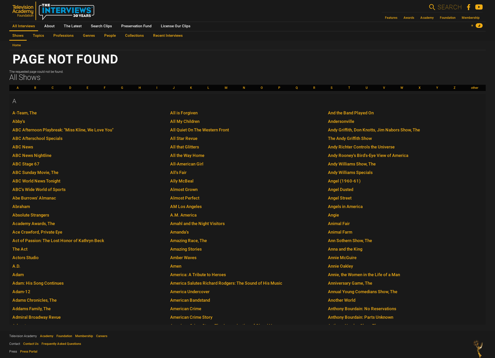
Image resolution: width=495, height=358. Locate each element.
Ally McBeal (182, 181)
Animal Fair (339, 223)
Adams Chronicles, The (34, 300)
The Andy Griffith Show (350, 138)
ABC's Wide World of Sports (39, 189)
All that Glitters (184, 147)
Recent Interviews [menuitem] (168, 35)
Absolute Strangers (30, 215)
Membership (471, 18)
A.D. (16, 266)
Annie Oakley (340, 266)
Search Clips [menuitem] (101, 26)
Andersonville (341, 121)
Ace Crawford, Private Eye (37, 232)
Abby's (18, 121)
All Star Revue (183, 138)
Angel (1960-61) (344, 181)
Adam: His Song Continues (38, 283)
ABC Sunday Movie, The (35, 172)
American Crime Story (191, 317)
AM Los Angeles (186, 206)
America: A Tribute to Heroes (198, 274)
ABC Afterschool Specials (37, 138)
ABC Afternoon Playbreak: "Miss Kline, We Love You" (63, 130)
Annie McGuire (342, 257)
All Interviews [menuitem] (23, 26)
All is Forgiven (184, 112)
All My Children (185, 121)
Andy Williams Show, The (352, 164)
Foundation (448, 18)
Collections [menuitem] (134, 35)
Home (16, 45)
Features (391, 18)
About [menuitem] (49, 26)
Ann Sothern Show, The (350, 240)
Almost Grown (184, 189)
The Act (19, 249)
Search (449, 7)
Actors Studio (25, 257)
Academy (427, 18)
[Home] (54, 12)
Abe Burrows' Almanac (34, 198)
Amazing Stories (186, 249)
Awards (409, 18)
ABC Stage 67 (26, 164)
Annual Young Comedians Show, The (362, 291)
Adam (18, 274)
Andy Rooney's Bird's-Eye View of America (368, 155)
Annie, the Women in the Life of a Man (364, 274)
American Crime (185, 308)
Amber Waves (183, 257)
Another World (341, 300)
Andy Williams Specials (350, 172)
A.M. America (183, 215)
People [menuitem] (110, 35)
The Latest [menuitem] (73, 26)
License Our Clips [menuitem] (175, 26)
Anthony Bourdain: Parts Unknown (360, 317)
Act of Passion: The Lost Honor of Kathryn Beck (58, 240)
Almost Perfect (184, 198)
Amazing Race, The (188, 240)
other (474, 87)
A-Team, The (24, 112)
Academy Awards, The (33, 223)
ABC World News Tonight (36, 181)
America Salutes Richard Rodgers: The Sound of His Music (226, 283)
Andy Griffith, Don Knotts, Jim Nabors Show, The (374, 130)
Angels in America (345, 206)
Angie (333, 215)
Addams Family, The (31, 308)
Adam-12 (21, 291)
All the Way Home (187, 155)
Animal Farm (340, 232)
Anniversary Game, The (350, 283)
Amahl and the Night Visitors (197, 223)
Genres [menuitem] (89, 35)
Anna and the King (345, 249)
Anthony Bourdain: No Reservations (362, 308)
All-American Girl (186, 164)
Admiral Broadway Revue (36, 317)
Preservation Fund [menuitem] (136, 26)
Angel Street (340, 198)
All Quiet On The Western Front (199, 130)
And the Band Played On (351, 112)
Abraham (21, 206)
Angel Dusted (340, 189)
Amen (175, 266)
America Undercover (190, 291)
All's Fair (178, 172)
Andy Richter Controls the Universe (361, 147)
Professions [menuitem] (63, 35)
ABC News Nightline (31, 155)
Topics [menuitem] (38, 35)
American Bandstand (190, 300)
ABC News (22, 147)
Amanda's (179, 232)
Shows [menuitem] (18, 35)
